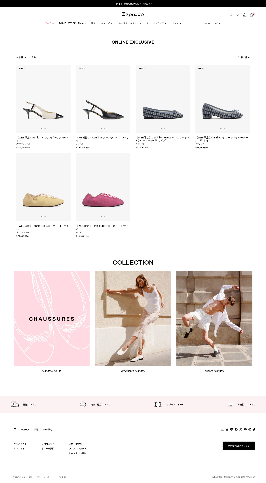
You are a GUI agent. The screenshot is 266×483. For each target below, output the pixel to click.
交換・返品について (100, 404)
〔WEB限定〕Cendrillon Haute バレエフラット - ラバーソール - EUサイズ (162, 139)
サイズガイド (20, 443)
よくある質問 (47, 448)
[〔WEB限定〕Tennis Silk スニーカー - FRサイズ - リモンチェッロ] (43, 187)
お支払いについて (246, 404)
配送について (29, 404)
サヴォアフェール (175, 404)
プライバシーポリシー (45, 477)
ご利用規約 (62, 477)
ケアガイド (19, 448)
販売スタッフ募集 (77, 453)
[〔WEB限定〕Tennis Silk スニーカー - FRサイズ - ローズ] (103, 187)
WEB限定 (47, 429)
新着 (36, 429)
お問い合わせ (75, 443)
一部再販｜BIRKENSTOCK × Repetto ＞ (133, 3)
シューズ (25, 429)
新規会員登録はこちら (239, 445)
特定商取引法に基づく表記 (22, 477)
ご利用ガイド (47, 443)
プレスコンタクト (77, 448)
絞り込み (245, 57)
